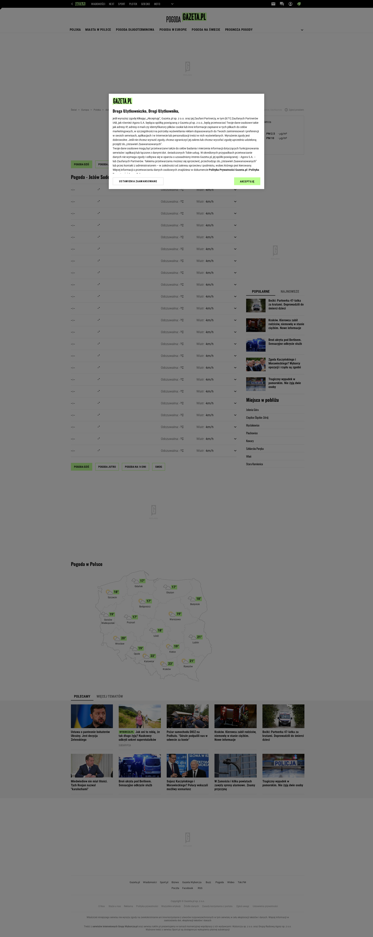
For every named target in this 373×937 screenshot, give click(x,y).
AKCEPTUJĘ (247, 181)
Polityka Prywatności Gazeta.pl (228, 169)
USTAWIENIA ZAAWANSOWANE (138, 181)
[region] (186, 141)
